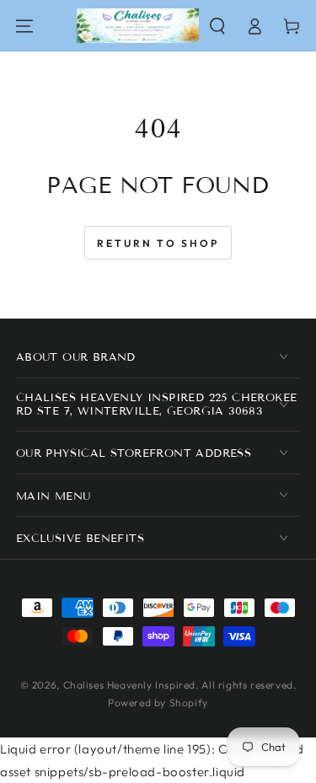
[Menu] (24, 26)
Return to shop (158, 243)
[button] (217, 26)
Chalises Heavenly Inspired (129, 684)
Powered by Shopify (158, 702)
